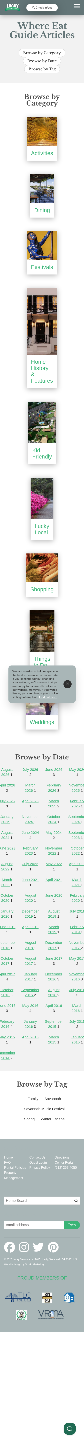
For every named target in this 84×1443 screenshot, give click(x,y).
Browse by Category (42, 53)
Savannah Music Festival (44, 1109)
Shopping (42, 589)
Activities (42, 153)
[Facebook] (11, 1247)
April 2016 (53, 1006)
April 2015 (30, 1037)
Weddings (42, 722)
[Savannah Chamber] (49, 1298)
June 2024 (30, 833)
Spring (29, 1119)
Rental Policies (15, 1167)
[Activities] (42, 131)
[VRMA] (53, 1315)
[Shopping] (42, 567)
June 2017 (53, 958)
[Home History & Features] (42, 321)
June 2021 (30, 880)
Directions (62, 1157)
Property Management (13, 1175)
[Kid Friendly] (42, 422)
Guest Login (38, 1162)
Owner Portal (64, 1162)
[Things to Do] (42, 631)
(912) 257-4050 (66, 1167)
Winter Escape (53, 1119)
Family (33, 1099)
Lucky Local (42, 529)
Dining (42, 210)
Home (8, 1157)
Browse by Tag (42, 69)
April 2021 (53, 880)
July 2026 (30, 770)
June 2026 (53, 770)
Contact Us (37, 1157)
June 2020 (53, 895)
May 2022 (54, 864)
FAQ (7, 1162)
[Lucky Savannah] (12, 7)
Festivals (42, 267)
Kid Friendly (42, 453)
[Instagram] (25, 1247)
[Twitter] (40, 1247)
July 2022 (30, 864)
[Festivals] (42, 245)
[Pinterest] (53, 1247)
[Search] (76, 1200)
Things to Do (42, 662)
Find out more (48, 697)
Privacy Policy (39, 1167)
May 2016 (30, 1006)
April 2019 (30, 927)
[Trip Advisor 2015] (23, 1315)
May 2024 (54, 833)
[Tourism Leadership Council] (20, 1298)
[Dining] (42, 188)
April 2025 (30, 801)
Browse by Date (42, 61)
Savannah (52, 1099)
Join (72, 1225)
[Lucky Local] (42, 498)
